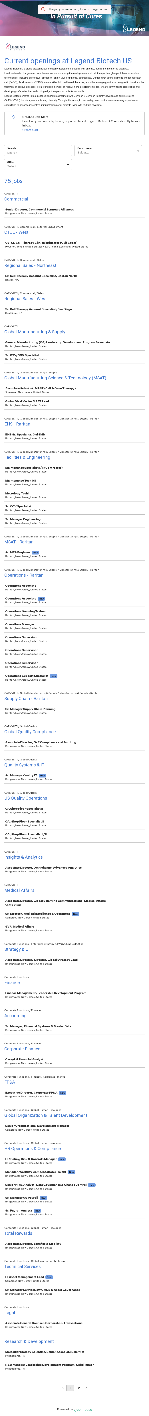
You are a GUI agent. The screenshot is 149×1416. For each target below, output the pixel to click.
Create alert (30, 130)
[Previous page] (63, 1388)
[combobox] (77, 153)
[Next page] (86, 1388)
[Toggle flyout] (138, 151)
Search (11, 148)
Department (84, 148)
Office (10, 162)
